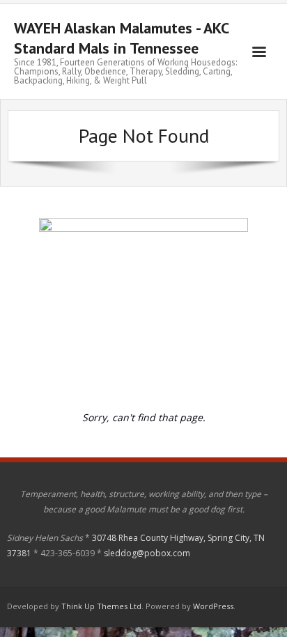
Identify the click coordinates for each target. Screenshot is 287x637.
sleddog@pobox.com (147, 553)
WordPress (213, 606)
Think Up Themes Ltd (101, 606)
